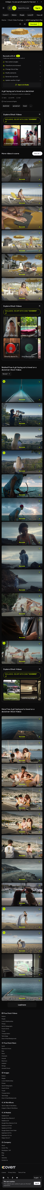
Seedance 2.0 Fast (7, 1125)
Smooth (4, 1058)
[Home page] (8, 1167)
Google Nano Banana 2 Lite (9, 1123)
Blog (3, 1153)
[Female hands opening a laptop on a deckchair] (22, 217)
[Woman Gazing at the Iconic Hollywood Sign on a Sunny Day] (22, 461)
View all (39, 15)
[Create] (9, 8)
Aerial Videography (7, 1026)
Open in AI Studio (23, 85)
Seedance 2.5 (5, 1115)
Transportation (6, 1033)
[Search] (14, 8)
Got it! (37, 1183)
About (3, 1145)
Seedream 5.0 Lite (7, 1135)
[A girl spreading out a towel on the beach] (22, 941)
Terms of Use (21, 1172)
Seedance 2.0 (5, 1120)
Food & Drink (5, 1028)
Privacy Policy (12, 1172)
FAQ (3, 1155)
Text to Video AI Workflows (9, 1105)
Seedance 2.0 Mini (7, 1128)
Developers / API (6, 1150)
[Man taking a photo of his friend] (22, 846)
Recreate (22, 179)
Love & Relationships (7, 1021)
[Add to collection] (20, 24)
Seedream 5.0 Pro (6, 1133)
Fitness (3, 1023)
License (4, 1172)
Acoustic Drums (6, 1068)
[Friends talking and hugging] (22, 798)
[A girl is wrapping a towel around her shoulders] (22, 580)
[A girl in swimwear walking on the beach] (22, 170)
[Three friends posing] (22, 822)
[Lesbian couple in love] (22, 894)
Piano (3, 1053)
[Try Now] (38, 2)
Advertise (4, 1157)
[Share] (25, 24)
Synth (3, 1046)
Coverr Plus (5, 1148)
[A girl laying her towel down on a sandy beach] (22, 917)
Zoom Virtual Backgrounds (9, 1038)
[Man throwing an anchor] (22, 485)
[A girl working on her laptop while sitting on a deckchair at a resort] (22, 265)
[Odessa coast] (22, 989)
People (3, 1019)
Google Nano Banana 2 (8, 1118)
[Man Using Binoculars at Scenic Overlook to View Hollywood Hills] (22, 414)
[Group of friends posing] (22, 775)
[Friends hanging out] (22, 751)
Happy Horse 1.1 (6, 1138)
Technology (5, 1036)
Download (33, 24)
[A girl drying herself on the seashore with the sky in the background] (22, 533)
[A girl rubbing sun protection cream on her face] (22, 289)
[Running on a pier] (22, 870)
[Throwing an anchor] (22, 509)
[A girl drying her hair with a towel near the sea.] (22, 557)
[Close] (41, 2)
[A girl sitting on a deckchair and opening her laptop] (22, 194)
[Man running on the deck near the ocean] (22, 727)
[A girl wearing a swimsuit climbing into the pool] (22, 241)
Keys (3, 1051)
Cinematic (4, 1056)
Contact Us (5, 1160)
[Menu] (3, 8)
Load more (22, 1005)
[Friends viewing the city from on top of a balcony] (22, 604)
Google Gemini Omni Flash (9, 1130)
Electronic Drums (6, 1048)
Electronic (4, 1061)
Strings (4, 1066)
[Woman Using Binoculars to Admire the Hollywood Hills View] (22, 438)
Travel (3, 1031)
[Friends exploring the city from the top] (22, 652)
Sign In (37, 8)
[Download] (39, 179)
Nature (3, 1016)
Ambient (4, 1063)
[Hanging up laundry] (22, 965)
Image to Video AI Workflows (9, 1108)
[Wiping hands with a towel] (22, 628)
